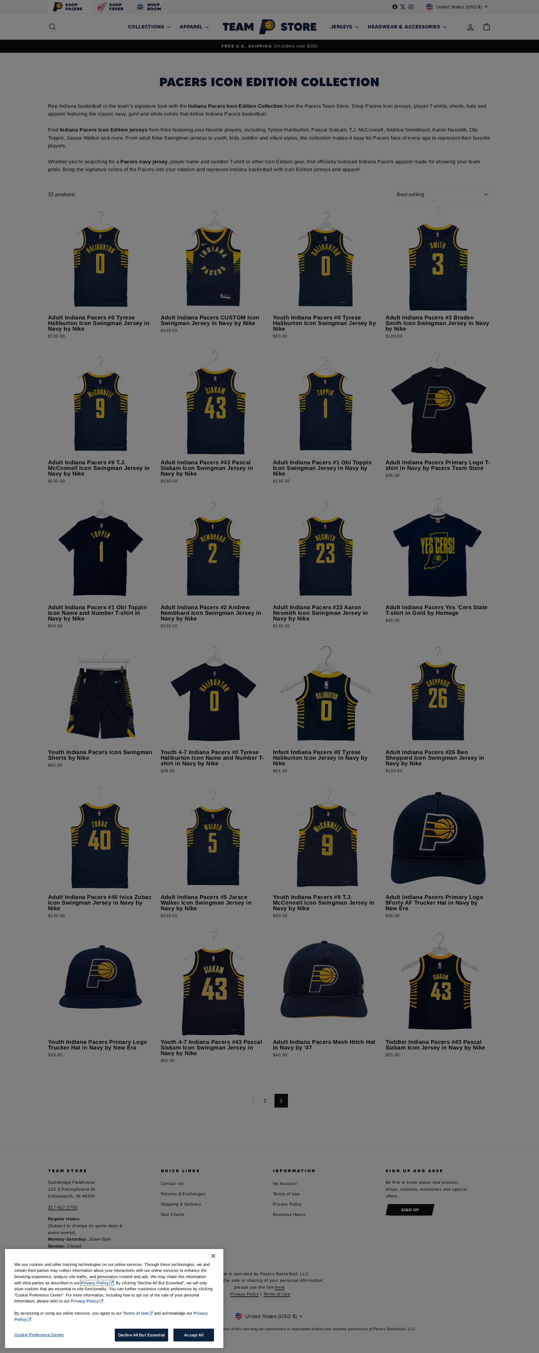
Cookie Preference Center (39, 1334)
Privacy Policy (95, 1283)
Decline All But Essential (141, 1335)
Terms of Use (135, 1313)
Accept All (193, 1335)
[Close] (213, 1256)
